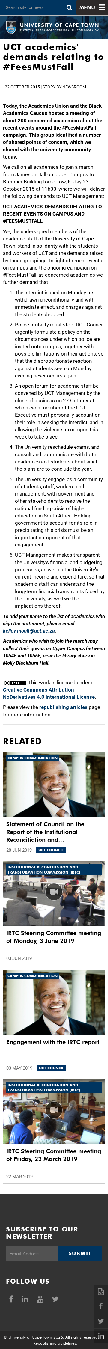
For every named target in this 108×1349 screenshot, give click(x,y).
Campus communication (33, 758)
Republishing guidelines (54, 1343)
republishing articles (63, 707)
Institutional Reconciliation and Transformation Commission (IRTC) (44, 869)
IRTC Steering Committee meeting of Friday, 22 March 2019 (53, 1155)
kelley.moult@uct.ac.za (29, 631)
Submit (80, 1253)
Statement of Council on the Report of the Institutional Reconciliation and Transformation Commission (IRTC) (46, 832)
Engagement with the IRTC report (52, 1042)
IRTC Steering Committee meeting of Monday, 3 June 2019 (53, 936)
